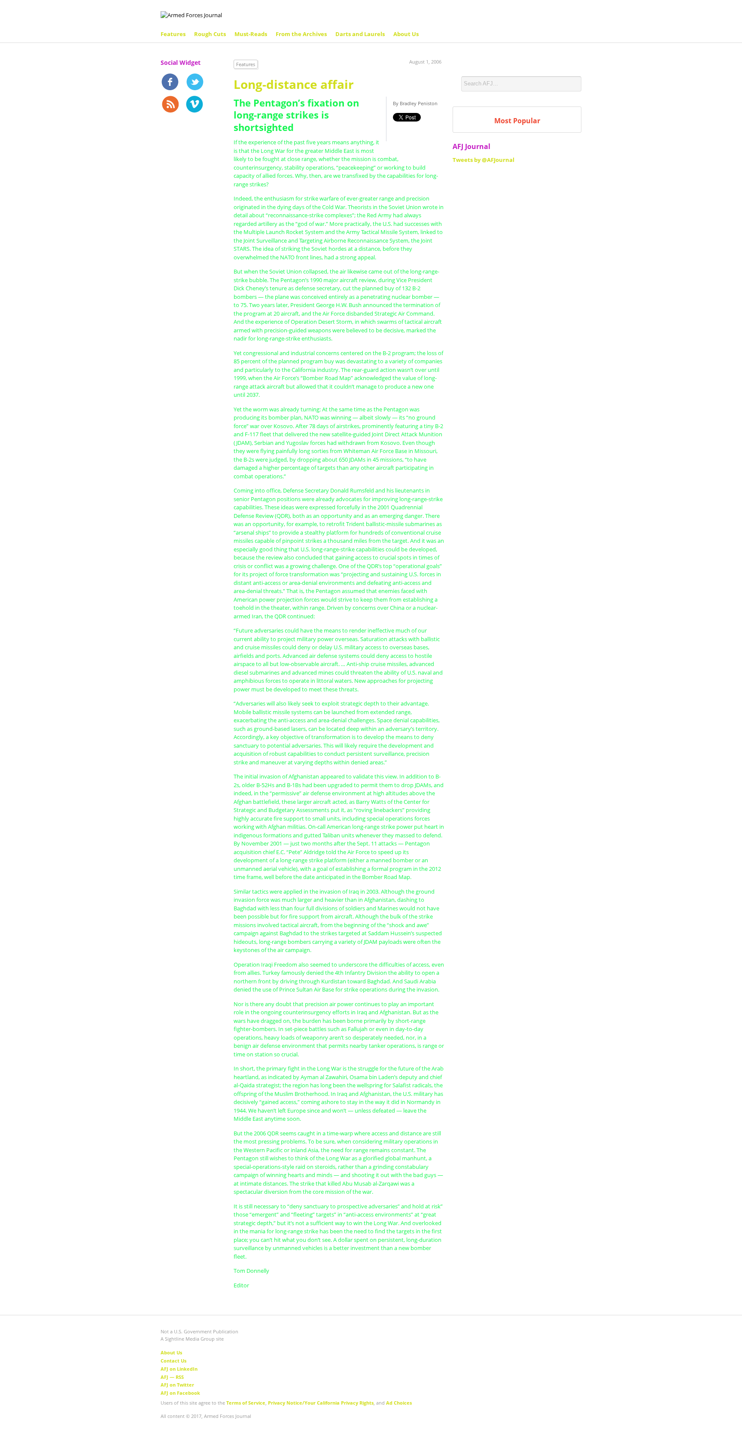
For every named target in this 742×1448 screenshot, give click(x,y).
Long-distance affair (294, 84)
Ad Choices (399, 1402)
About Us (406, 34)
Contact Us (173, 1360)
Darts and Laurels (360, 34)
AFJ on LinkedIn (179, 1369)
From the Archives (301, 34)
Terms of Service (245, 1402)
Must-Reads (250, 34)
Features (173, 34)
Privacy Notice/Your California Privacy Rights (321, 1402)
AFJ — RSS (172, 1377)
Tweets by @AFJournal (483, 160)
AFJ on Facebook (180, 1393)
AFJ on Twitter (177, 1384)
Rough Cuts (210, 34)
